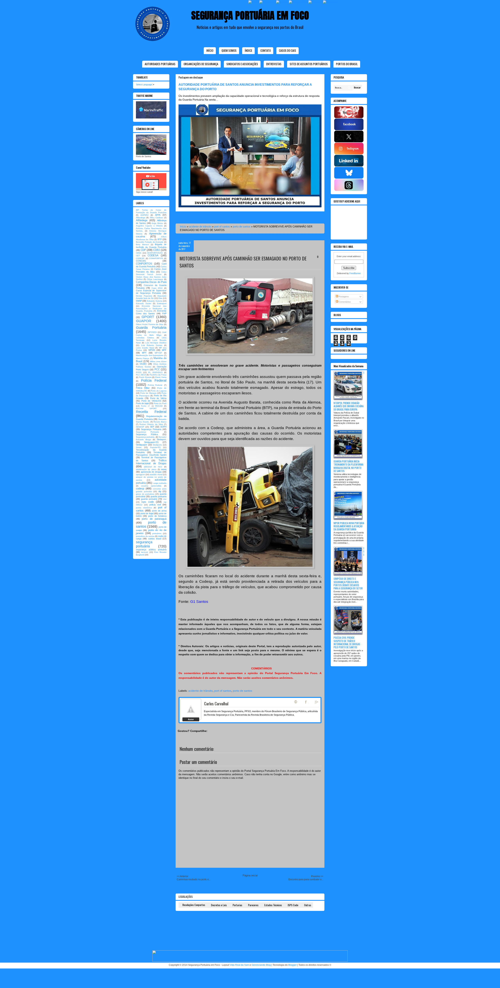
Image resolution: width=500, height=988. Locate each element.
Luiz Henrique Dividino (156, 343)
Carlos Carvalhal (216, 703)
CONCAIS (141, 261)
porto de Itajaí (146, 513)
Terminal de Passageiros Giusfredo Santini (151, 453)
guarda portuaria (158, 496)
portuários (156, 533)
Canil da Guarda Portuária (151, 265)
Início (209, 50)
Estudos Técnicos (273, 905)
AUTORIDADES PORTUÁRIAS (160, 64)
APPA (157, 215)
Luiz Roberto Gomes (151, 345)
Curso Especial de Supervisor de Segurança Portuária (151, 291)
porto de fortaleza (157, 516)
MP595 (151, 350)
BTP (160, 239)
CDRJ (156, 250)
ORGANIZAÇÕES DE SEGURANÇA (201, 64)
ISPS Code (293, 905)
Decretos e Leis (219, 905)
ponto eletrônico (144, 508)
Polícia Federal (154, 380)
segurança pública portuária (151, 549)
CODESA (153, 255)
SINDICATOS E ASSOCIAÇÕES (242, 64)
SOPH (163, 427)
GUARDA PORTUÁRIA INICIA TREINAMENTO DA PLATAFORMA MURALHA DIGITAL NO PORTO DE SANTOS (348, 466)
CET (138, 256)
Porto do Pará (160, 403)
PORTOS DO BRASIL (347, 64)
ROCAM (158, 406)
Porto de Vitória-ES (151, 401)
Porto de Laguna (158, 391)
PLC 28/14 (141, 375)
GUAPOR (143, 321)
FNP (164, 313)
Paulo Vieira (160, 377)
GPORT (148, 317)
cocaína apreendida (151, 486)
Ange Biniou (157, 223)
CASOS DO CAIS (287, 50)
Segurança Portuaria (151, 429)
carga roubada (159, 483)
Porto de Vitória (158, 398)
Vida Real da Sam (239, 965)
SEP (152, 427)
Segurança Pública (147, 434)
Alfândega (141, 220)
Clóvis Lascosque (155, 279)
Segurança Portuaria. (147, 432)
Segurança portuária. (145, 437)
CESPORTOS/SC (155, 253)
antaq (163, 469)
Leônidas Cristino (145, 338)
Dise (160, 298)
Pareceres (253, 905)
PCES (138, 372)
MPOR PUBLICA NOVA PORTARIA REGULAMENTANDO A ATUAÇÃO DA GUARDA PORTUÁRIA (349, 526)
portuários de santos (145, 536)
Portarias (237, 905)
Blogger (292, 965)
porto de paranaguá (154, 518)
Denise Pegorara (144, 296)
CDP (143, 250)
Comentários (344, 302)
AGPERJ (144, 215)
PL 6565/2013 (155, 372)
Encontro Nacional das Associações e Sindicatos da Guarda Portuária (151, 308)
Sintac (139, 447)
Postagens (343, 296)
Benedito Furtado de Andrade (149, 242)
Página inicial (250, 875)
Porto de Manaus (148, 393)
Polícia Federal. (155, 385)
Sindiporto (157, 445)
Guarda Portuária (151, 328)
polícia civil (155, 504)
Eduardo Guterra (154, 301)
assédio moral (156, 474)
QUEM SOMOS (229, 50)
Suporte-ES (155, 447)
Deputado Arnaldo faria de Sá (151, 297)
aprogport (140, 474)
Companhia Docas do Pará (151, 282)
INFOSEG (152, 332)
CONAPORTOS (156, 258)
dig (159, 491)
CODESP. (140, 258)
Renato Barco (160, 422)
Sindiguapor (141, 445)
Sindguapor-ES (151, 442)
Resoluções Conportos (193, 905)
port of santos (222, 226)
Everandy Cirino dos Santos (151, 312)
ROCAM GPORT (146, 408)
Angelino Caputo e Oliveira (149, 226)
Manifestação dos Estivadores (149, 355)
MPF (164, 350)
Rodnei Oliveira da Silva (151, 424)
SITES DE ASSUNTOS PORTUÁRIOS (309, 64)
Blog (296, 702)
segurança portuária (144, 544)
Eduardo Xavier (143, 303)
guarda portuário (149, 499)
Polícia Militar (143, 388)
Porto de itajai (142, 403)
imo (164, 499)
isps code (147, 501)
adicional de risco (153, 467)
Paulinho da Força (158, 375)
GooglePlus (317, 702)
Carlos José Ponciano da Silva (151, 270)
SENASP (140, 427)
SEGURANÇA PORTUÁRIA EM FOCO (250, 15)
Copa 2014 (157, 288)
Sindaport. (161, 439)
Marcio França (142, 358)
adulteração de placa (146, 469)
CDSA (138, 253)
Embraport (161, 303)
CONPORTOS (144, 263)
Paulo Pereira (145, 377)
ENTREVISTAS (273, 64)
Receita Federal (151, 412)
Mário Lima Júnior (158, 361)
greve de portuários (145, 494)
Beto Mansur (142, 244)
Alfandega (140, 217)
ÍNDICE (248, 50)
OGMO (143, 364)
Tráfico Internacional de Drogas (151, 462)
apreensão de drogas (151, 472)
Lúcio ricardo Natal (145, 348)
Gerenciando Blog (261, 965)
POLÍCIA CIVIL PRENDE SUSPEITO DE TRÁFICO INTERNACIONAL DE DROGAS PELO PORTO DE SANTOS (347, 642)
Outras (307, 905)
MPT (144, 353)
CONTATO (265, 50)
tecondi (144, 552)
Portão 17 (145, 406)
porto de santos (241, 226)
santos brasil (154, 538)
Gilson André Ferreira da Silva (149, 324)
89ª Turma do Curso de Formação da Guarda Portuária (151, 211)
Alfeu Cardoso (156, 217)
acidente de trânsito (200, 226)
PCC (157, 369)
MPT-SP (158, 353)
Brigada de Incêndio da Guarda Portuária (151, 245)
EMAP (139, 301)
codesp (140, 488)
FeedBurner (355, 273)
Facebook (306, 702)
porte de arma (159, 511)
